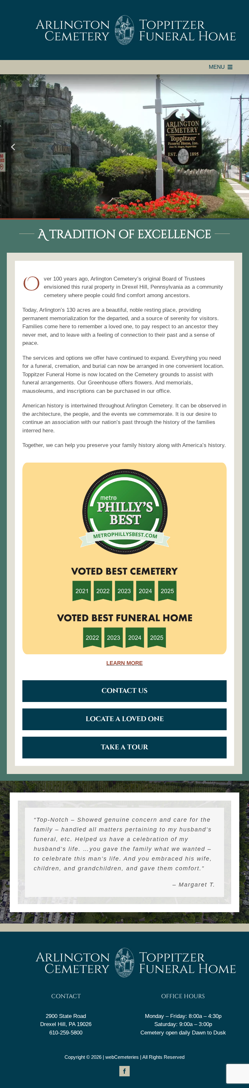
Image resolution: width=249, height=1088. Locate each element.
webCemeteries (122, 1057)
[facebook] (124, 1071)
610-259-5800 (65, 1033)
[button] (13, 147)
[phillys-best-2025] (124, 465)
